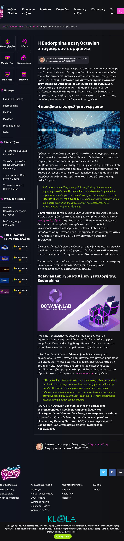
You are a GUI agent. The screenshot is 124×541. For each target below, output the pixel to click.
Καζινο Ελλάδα (12, 11)
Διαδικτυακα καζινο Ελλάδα (16, 26)
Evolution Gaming (13, 98)
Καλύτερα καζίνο (28, 11)
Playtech (8, 118)
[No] (120, 531)
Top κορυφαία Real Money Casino (14, 177)
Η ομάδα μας (7, 489)
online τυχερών (84, 373)
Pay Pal (66, 489)
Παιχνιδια (62, 9)
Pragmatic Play (11, 125)
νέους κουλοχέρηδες (50, 220)
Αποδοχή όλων (62, 536)
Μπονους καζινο (80, 11)
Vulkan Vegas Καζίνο (42, 493)
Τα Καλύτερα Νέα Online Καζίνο (13, 187)
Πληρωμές (98, 9)
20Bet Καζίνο (38, 497)
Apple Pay (67, 493)
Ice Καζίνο (36, 489)
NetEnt (7, 112)
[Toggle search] (120, 11)
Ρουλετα (45, 9)
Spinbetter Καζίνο (40, 505)
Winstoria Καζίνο (40, 501)
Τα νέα (112, 11)
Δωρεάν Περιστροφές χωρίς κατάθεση (14, 211)
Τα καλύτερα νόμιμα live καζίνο (15, 152)
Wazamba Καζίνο (40, 510)
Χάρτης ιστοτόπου (10, 497)
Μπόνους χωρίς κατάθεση (12, 223)
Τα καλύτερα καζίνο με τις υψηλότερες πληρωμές (14, 165)
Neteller (66, 497)
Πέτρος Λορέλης (98, 444)
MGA (6, 132)
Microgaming (10, 105)
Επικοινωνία (6, 493)
